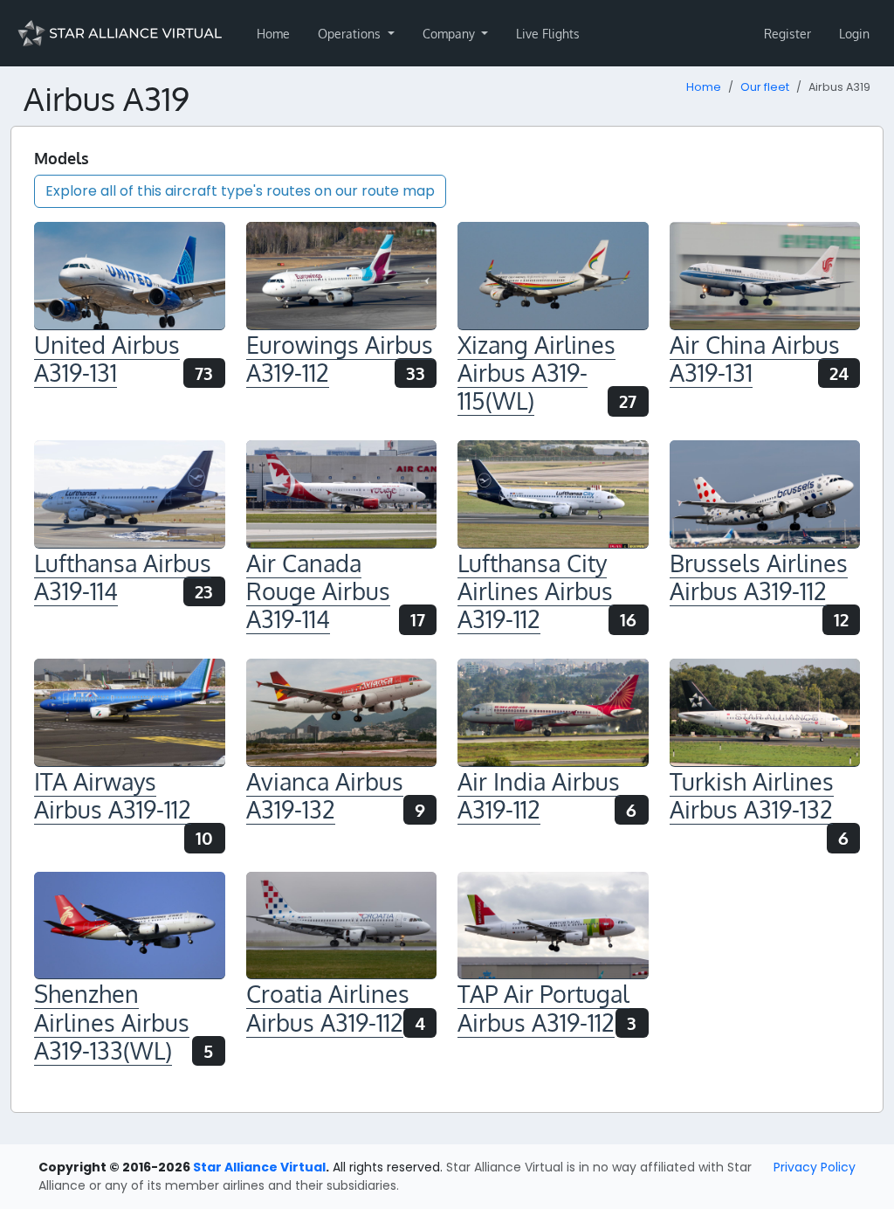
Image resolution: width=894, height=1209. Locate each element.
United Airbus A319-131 (107, 358)
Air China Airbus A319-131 (755, 358)
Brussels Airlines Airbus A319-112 (759, 576)
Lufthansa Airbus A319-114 (122, 576)
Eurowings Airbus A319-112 (339, 358)
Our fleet (764, 86)
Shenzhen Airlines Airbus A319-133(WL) (111, 1021)
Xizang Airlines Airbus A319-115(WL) (536, 372)
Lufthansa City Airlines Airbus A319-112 (535, 591)
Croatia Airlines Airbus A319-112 (327, 1007)
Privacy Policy (815, 1167)
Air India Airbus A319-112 (538, 795)
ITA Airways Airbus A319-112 (112, 795)
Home (273, 33)
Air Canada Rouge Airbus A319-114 (318, 591)
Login (854, 33)
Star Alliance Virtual (259, 1167)
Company (450, 33)
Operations (351, 33)
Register (787, 33)
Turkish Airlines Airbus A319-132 (752, 795)
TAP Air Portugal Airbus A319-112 (543, 1007)
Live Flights (548, 33)
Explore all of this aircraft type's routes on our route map (240, 191)
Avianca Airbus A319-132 (324, 795)
